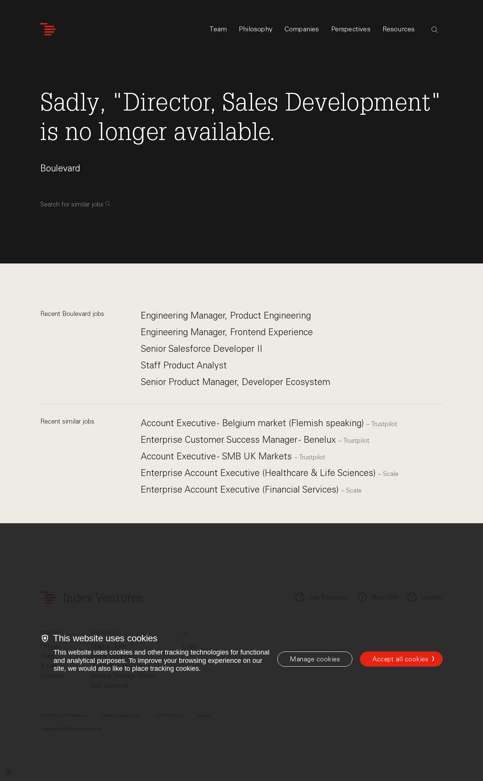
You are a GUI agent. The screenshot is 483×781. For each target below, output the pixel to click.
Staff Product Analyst (184, 365)
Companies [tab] (302, 29)
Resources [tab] (399, 29)
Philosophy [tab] (255, 29)
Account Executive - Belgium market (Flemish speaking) (253, 422)
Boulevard (60, 168)
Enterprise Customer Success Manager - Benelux (239, 439)
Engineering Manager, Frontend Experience (227, 332)
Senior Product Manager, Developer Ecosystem (235, 381)
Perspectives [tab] (351, 29)
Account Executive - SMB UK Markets (217, 456)
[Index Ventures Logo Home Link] (47, 29)
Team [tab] (218, 29)
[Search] (435, 29)
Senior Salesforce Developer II (201, 348)
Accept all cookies (400, 659)
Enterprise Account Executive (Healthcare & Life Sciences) (259, 472)
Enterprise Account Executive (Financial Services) (241, 489)
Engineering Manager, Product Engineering (226, 315)
